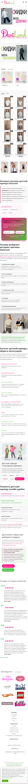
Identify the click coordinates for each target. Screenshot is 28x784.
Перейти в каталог (8, 566)
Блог (14, 720)
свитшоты (13, 366)
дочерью (3, 385)
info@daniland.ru (15, 748)
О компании (14, 714)
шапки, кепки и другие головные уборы (10, 404)
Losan (11, 478)
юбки (6, 375)
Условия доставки (14, 729)
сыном (21, 384)
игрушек (21, 432)
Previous (24, 69)
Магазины (14, 718)
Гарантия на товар (14, 731)
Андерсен (5, 478)
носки (14, 545)
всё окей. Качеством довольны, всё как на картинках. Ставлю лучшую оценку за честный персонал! (15, 601)
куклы (2, 434)
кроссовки (11, 414)
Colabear (11, 475)
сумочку (17, 543)
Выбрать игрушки (8, 570)
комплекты (3, 367)
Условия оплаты (14, 728)
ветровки (16, 395)
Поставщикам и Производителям (14, 735)
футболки (8, 366)
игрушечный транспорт (10, 434)
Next (26, 69)
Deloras (5, 475)
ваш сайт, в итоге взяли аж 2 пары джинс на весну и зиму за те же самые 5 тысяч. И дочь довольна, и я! (14, 654)
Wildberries (5, 85)
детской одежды (17, 524)
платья (3, 375)
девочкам (10, 257)
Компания (14, 712)
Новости (14, 716)
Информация (14, 723)
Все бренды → (19, 478)
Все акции (10, 69)
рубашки (3, 366)
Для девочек (5, 209)
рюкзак (13, 543)
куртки (6, 395)
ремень (9, 545)
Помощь (14, 726)
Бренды (10, 212)
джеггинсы (10, 375)
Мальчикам (3, 257)
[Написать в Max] (14, 742)
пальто (3, 395)
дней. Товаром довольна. (10, 621)
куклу (21, 543)
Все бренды (18, 672)
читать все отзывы (4, 657)
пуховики (11, 395)
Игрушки (4, 212)
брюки (15, 375)
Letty (17, 475)
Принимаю (5, 780)
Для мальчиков (14, 209)
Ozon (17, 85)
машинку (4, 545)
